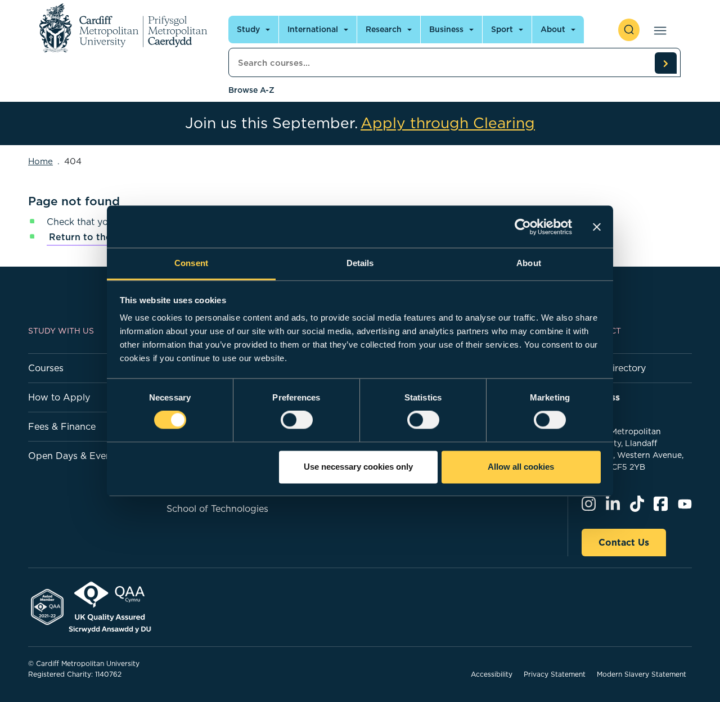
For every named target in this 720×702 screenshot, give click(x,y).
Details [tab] (360, 263)
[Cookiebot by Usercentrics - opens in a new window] (523, 226)
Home (40, 161)
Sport (502, 29)
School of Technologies (217, 508)
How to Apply (59, 397)
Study (248, 29)
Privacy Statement (555, 674)
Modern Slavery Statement (641, 674)
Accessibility (491, 674)
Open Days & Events (73, 455)
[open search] (629, 30)
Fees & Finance (62, 426)
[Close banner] (597, 227)
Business (446, 29)
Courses (46, 368)
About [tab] (528, 263)
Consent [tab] (191, 263)
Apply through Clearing (448, 123)
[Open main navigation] (658, 30)
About (553, 29)
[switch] (297, 420)
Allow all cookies (521, 466)
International (312, 29)
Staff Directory (614, 368)
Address (601, 397)
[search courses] (665, 63)
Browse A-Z (251, 90)
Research (384, 29)
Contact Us (623, 542)
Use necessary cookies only (358, 466)
